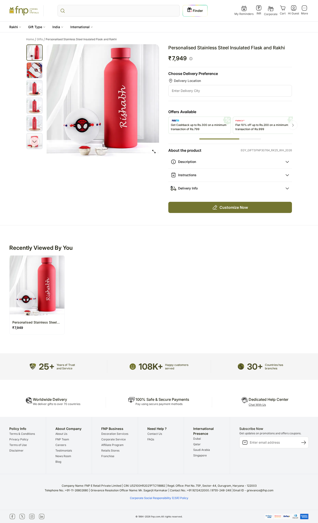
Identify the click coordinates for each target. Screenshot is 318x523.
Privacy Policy (18, 439)
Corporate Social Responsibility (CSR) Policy (159, 498)
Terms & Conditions (22, 433)
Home (31, 39)
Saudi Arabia (201, 450)
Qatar (197, 444)
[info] (191, 58)
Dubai (197, 438)
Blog (58, 461)
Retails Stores (110, 450)
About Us (61, 433)
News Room (63, 456)
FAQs (150, 439)
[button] (15, 26)
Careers (60, 445)
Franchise (107, 456)
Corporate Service (113, 439)
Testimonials (63, 450)
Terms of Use (18, 445)
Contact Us (154, 433)
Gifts (41, 39)
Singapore (200, 455)
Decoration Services (114, 433)
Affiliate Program (112, 445)
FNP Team (62, 439)
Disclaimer (16, 450)
